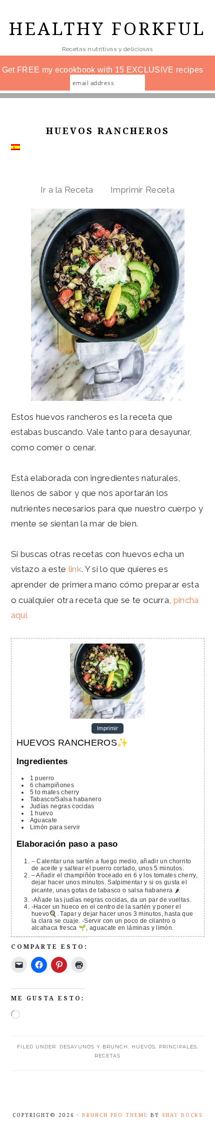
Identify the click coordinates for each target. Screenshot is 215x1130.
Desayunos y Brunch (94, 1046)
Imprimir (107, 729)
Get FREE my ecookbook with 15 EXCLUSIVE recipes (103, 70)
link (75, 569)
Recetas (107, 1055)
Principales (178, 1046)
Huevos (144, 1046)
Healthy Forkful (107, 29)
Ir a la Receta (67, 190)
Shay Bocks (182, 1115)
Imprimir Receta (142, 190)
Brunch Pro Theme (115, 1115)
